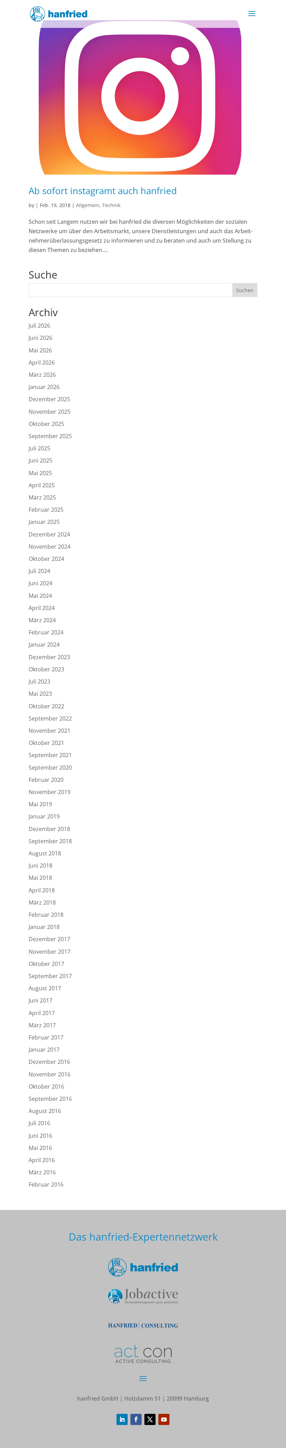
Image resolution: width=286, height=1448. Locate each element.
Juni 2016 (40, 1136)
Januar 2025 (44, 522)
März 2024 (42, 620)
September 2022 (50, 718)
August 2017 (45, 988)
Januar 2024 (44, 644)
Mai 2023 (40, 694)
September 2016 (50, 1099)
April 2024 (42, 608)
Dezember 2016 (49, 1062)
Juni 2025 (40, 460)
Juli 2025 (39, 448)
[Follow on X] (150, 1419)
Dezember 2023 (49, 657)
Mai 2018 (40, 878)
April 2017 (42, 1013)
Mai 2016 (40, 1148)
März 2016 (42, 1172)
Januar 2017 (44, 1049)
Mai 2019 (40, 804)
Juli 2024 (39, 571)
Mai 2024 (40, 596)
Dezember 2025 (49, 399)
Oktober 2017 (46, 964)
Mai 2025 (40, 473)
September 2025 (50, 436)
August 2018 (45, 853)
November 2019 (49, 792)
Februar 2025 (46, 509)
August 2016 (45, 1111)
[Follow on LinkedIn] (122, 1419)
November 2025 (49, 412)
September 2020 (50, 767)
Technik (111, 205)
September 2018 (50, 841)
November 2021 (49, 730)
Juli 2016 (39, 1123)
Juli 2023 (39, 681)
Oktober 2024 (46, 559)
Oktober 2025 (46, 424)
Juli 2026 (39, 325)
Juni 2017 (40, 1000)
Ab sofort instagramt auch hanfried (103, 190)
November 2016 (49, 1074)
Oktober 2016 (46, 1086)
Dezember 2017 (49, 939)
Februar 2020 (46, 780)
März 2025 (42, 497)
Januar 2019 (44, 816)
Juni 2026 (40, 338)
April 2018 (42, 890)
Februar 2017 (46, 1037)
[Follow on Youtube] (164, 1419)
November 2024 (49, 546)
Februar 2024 (46, 632)
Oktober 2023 (46, 669)
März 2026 (42, 375)
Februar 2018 (46, 915)
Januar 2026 (44, 387)
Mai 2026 (40, 350)
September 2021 (50, 755)
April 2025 (42, 485)
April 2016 (42, 1160)
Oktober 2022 (46, 706)
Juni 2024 (40, 583)
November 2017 (49, 951)
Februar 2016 (46, 1184)
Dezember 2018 (49, 829)
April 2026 (42, 362)
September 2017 (50, 976)
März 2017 (42, 1025)
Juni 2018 (40, 865)
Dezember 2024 (49, 534)
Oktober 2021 (46, 743)
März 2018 (42, 902)
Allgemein (87, 205)
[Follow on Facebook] (136, 1419)
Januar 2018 (44, 927)
